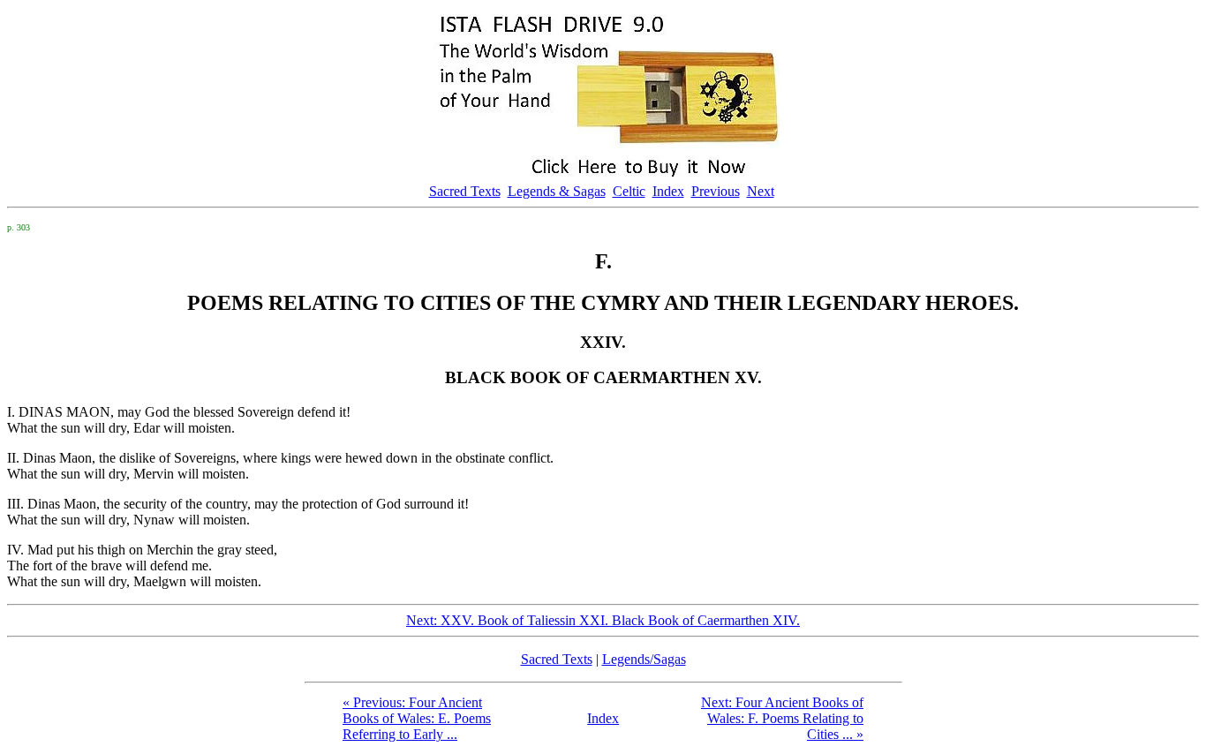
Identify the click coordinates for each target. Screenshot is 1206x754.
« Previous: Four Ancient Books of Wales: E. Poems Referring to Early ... (417, 718)
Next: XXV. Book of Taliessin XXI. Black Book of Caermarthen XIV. (603, 620)
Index (668, 191)
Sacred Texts (465, 191)
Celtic (629, 191)
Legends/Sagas (644, 659)
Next (760, 191)
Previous (715, 191)
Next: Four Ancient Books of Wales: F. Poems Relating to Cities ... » (782, 718)
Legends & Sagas (557, 191)
